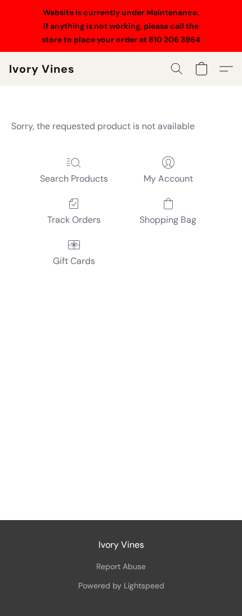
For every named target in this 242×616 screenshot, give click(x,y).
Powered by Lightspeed (121, 585)
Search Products (74, 178)
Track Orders (74, 220)
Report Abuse (121, 566)
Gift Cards (74, 261)
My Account (168, 178)
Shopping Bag (168, 220)
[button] (42, 69)
